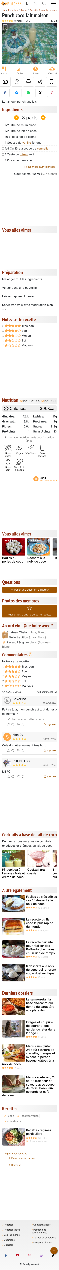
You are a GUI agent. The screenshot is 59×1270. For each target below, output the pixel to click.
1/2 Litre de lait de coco (21, 131)
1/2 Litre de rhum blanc (20, 125)
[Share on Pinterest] (52, 93)
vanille (26, 142)
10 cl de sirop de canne (20, 136)
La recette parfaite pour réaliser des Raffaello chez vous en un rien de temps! (41, 947)
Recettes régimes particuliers (38, 1132)
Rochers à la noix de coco (36, 559)
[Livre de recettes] (28, 3)
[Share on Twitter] (40, 93)
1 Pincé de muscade (18, 160)
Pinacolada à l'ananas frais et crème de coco (13, 873)
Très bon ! (28, 326)
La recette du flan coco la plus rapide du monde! (39, 923)
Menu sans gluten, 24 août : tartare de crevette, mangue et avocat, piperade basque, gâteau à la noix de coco (28, 1055)
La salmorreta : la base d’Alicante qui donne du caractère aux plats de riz (40, 1005)
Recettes (8, 1224)
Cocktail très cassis (36, 871)
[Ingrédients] (5, 635)
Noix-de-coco (14, 1121)
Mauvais (27, 345)
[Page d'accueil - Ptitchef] (3, 10)
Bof (23, 340)
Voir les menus (12, 1235)
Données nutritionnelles (41, 166)
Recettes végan (29, 1115)
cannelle (43, 148)
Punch (10, 1115)
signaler (52, 724)
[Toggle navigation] (54, 3)
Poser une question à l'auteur (31, 589)
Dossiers (8, 1245)
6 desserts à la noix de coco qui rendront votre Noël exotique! (41, 969)
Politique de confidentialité (39, 1231)
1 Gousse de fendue (23, 142)
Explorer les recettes (15, 1153)
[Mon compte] (35, 3)
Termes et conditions (44, 1237)
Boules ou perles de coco (12, 559)
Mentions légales (42, 1242)
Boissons (16, 1165)
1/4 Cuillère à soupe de (27, 148)
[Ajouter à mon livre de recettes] (51, 82)
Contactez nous (42, 1224)
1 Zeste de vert (19, 154)
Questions (9, 1240)
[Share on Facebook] (5, 93)
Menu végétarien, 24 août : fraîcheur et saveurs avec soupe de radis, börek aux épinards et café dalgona (29, 1086)
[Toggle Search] (44, 3)
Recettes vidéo (12, 1229)
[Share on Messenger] (16, 93)
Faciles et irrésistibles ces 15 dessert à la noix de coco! (41, 900)
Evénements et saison (23, 1158)
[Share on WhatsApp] (28, 93)
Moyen (26, 335)
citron (24, 154)
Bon (24, 330)
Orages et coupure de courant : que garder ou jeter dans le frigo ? (40, 1027)
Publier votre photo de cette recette (29, 614)
